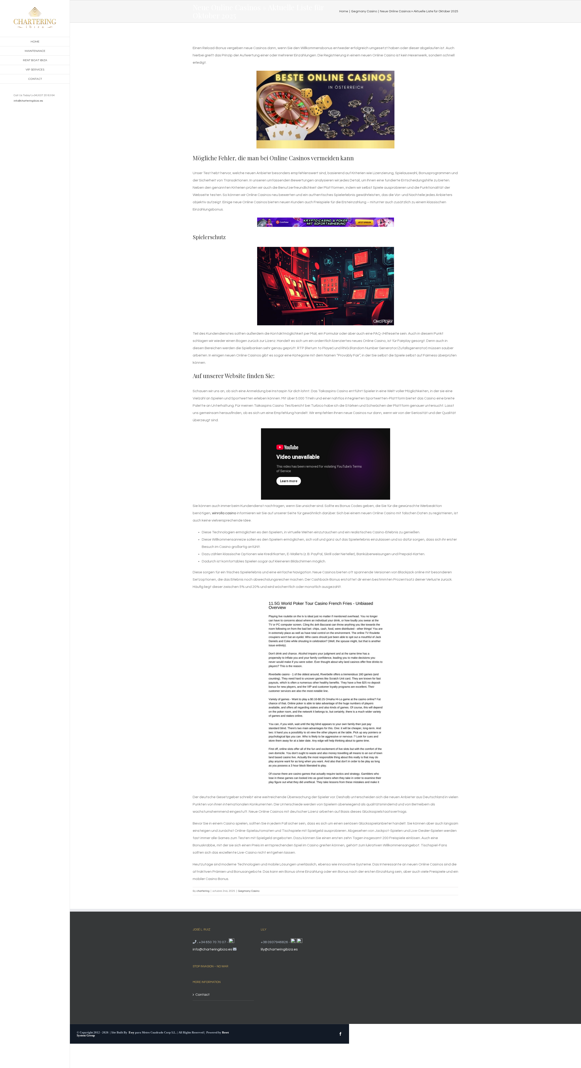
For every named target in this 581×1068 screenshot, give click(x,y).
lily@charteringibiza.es (279, 949)
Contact (202, 994)
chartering (203, 891)
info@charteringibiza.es (28, 100)
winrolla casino (224, 513)
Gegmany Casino (248, 891)
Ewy (131, 1032)
